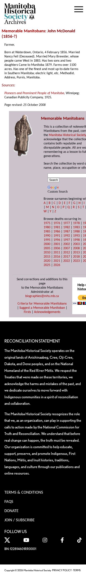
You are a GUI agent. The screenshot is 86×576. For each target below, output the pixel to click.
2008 (76, 248)
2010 (47, 252)
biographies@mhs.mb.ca (42, 296)
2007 (66, 248)
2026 (56, 265)
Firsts (27, 312)
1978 (76, 223)
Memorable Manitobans (23, 31)
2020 (47, 261)
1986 (56, 231)
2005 (47, 248)
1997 (66, 240)
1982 (66, 227)
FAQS (8, 502)
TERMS (77, 570)
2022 (66, 261)
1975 (47, 223)
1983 (76, 227)
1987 (66, 231)
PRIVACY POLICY (62, 570)
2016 (56, 256)
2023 (76, 261)
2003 (76, 244)
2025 (47, 265)
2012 (66, 252)
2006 (56, 248)
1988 (76, 231)
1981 (56, 227)
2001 (56, 244)
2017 (66, 256)
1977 (66, 223)
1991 (56, 235)
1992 (66, 235)
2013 (76, 252)
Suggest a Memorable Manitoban (42, 308)
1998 (76, 240)
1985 (47, 231)
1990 (47, 235)
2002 (66, 244)
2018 (76, 256)
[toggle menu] (78, 8)
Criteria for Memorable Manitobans (42, 303)
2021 (56, 261)
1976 (56, 223)
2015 (47, 256)
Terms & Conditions (23, 492)
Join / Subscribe (19, 520)
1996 (56, 240)
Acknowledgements (47, 312)
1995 (47, 240)
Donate (11, 511)
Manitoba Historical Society (67, 135)
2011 (56, 252)
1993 (76, 235)
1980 (47, 227)
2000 (47, 244)
